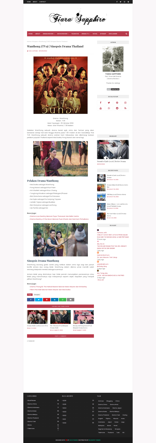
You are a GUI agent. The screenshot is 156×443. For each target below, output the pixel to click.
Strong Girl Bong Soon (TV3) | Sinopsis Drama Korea (82, 327)
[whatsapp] (109, 108)
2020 (78, 423)
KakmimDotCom (103, 255)
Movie (43, 425)
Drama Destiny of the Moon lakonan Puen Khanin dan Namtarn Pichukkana (59, 219)
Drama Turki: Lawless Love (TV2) (37, 326)
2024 (78, 408)
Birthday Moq (102, 266)
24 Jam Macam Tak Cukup (107, 257)
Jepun (110, 422)
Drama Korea (43, 411)
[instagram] (124, 2)
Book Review (43, 400)
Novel (115, 425)
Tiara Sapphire (33, 51)
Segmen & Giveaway (105, 429)
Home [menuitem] (30, 34)
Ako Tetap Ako (102, 273)
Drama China (43, 404)
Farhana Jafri (102, 233)
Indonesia (101, 422)
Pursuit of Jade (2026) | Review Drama (111, 161)
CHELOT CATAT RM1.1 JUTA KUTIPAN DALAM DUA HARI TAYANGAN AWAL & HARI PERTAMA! (113, 236)
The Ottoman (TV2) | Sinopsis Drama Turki (59, 327)
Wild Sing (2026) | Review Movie (116, 194)
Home (29, 2)
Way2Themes (73, 440)
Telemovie (43, 429)
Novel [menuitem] (95, 34)
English (100, 418)
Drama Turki (43, 421)
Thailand (111, 432)
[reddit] (117, 108)
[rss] (125, 108)
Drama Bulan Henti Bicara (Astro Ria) (117, 186)
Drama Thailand (43, 418)
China (117, 401)
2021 (78, 419)
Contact (42, 2)
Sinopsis (35, 41)
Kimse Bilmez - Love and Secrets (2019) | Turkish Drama (117, 205)
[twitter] (120, 2)
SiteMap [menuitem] (103, 34)
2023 (78, 412)
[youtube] (100, 108)
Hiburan (115, 418)
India (123, 418)
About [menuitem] (37, 34)
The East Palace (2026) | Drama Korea (116, 215)
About (35, 2)
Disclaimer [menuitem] (113, 34)
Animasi (101, 401)
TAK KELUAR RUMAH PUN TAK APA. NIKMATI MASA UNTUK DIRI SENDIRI (112, 247)
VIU (123, 432)
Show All (101, 280)
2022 (78, 415)
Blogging (110, 401)
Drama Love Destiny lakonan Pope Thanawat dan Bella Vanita (54, 216)
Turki (118, 432)
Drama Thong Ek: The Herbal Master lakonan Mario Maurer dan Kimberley (58, 287)
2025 (78, 404)
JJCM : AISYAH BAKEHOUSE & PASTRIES (110, 275)
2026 (78, 401)
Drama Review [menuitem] (48, 34)
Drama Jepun (117, 408)
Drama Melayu (43, 414)
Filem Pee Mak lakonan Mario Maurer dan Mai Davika (50, 289)
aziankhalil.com (102, 264)
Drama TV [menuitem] (85, 34)
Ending (125, 415)
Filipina (108, 418)
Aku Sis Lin (100, 244)
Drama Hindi (114, 404)
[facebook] (117, 2)
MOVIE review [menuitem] (62, 34)
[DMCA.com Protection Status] (113, 90)
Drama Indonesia (43, 407)
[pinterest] (128, 2)
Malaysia (101, 425)
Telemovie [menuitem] (75, 34)
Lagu (122, 422)
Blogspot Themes (94, 440)
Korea (116, 422)
